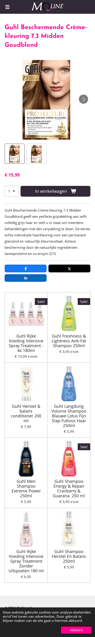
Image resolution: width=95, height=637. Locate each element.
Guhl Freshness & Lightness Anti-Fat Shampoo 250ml (69, 341)
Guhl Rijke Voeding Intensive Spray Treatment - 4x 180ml (26, 343)
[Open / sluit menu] (7, 6)
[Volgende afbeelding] (83, 99)
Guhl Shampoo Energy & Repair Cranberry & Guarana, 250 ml (69, 488)
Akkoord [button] (76, 630)
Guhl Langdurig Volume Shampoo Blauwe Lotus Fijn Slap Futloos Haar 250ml (68, 416)
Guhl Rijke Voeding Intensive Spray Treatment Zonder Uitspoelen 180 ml (26, 561)
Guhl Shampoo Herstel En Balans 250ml (69, 556)
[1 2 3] (11, 191)
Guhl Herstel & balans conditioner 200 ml (26, 413)
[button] (15, 154)
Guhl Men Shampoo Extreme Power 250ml (26, 488)
